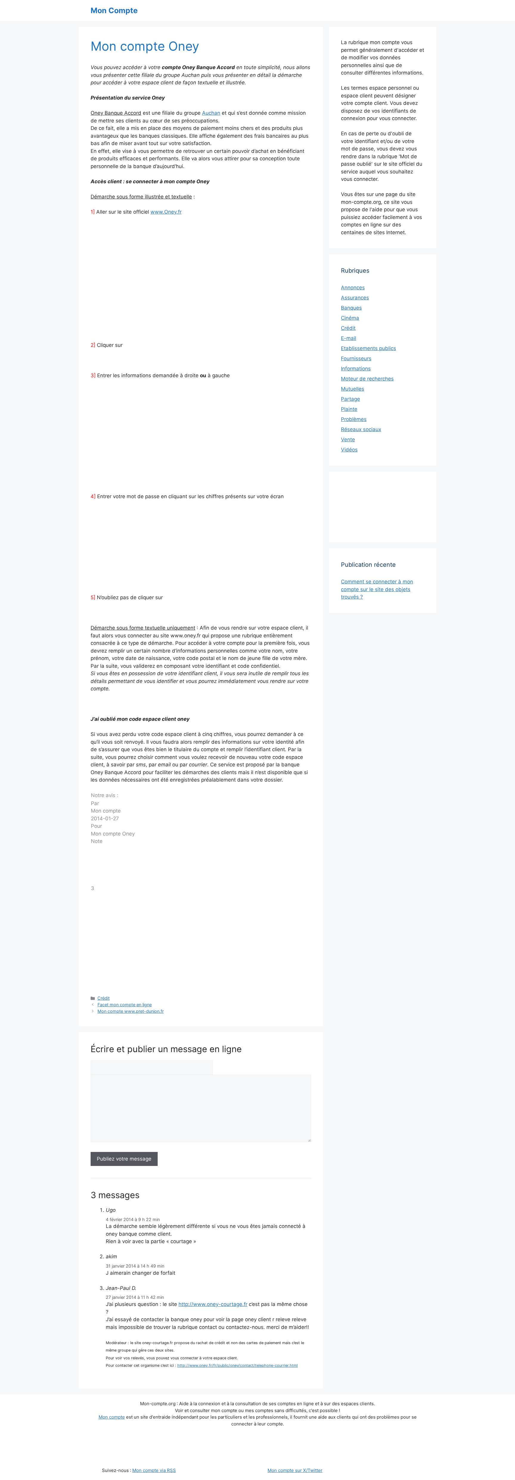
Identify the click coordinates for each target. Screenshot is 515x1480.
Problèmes (354, 419)
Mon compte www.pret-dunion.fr (130, 1011)
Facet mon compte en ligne (124, 1004)
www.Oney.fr (166, 212)
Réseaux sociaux (361, 429)
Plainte (349, 409)
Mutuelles (352, 389)
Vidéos (349, 450)
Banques (351, 308)
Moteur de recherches (367, 379)
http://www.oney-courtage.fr (213, 1304)
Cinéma (350, 318)
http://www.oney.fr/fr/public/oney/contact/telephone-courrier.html (237, 1365)
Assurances (355, 298)
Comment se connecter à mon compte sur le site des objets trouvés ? (377, 589)
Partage (350, 399)
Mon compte (112, 1417)
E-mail (348, 338)
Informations (356, 369)
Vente (348, 439)
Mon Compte (114, 10)
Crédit (103, 998)
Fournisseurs (356, 358)
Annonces (353, 288)
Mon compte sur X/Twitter (295, 1470)
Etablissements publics (368, 348)
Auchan (211, 113)
